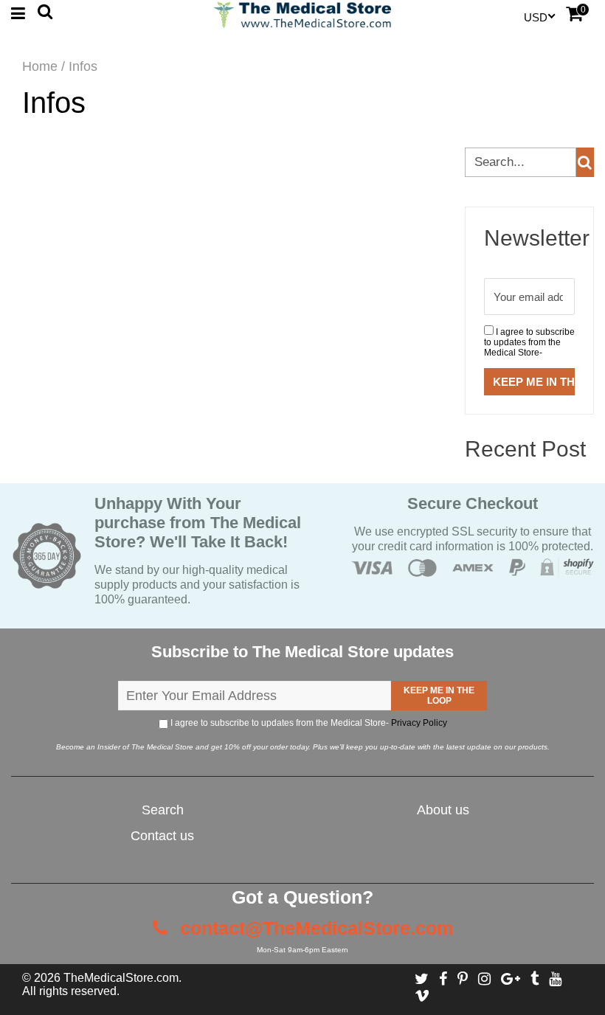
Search (163, 810)
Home (40, 66)
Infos (54, 102)
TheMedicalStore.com (121, 977)
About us (443, 810)
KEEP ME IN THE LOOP (439, 695)
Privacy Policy (419, 723)
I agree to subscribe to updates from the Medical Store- (529, 342)
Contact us (162, 835)
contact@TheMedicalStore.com (314, 928)
